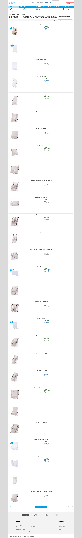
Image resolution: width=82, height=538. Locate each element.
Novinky (21, 6)
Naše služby (60, 523)
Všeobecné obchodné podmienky (20, 529)
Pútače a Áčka (30, 6)
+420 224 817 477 (48, 2)
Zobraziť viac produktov (41, 507)
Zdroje (60, 529)
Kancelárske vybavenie (57, 6)
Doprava (17, 526)
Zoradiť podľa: (54, 20)
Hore (11, 506)
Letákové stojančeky (38, 6)
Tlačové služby (61, 525)
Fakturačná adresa (32, 525)
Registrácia (67, 0)
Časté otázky (17, 523)
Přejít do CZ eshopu (55, 0)
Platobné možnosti (32, 526)
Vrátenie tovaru (32, 523)
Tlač (25, 6)
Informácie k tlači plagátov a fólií (20, 525)
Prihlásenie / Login (62, 0)
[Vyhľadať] (52, 4)
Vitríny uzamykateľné (47, 6)
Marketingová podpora (62, 526)
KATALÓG (10, 6)
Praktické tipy (66, 6)
